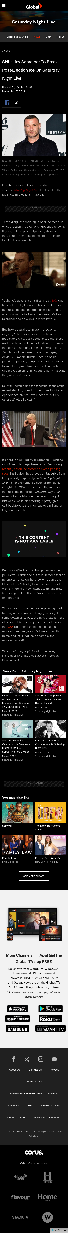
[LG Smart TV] (50, 1028)
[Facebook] (7, 103)
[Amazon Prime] (17, 1018)
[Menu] (3, 5)
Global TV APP (16, 1117)
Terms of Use (34, 1081)
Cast (48, 36)
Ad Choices (60, 1230)
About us (14, 1069)
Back (6, 51)
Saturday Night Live (25, 190)
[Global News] (20, 1177)
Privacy (54, 1069)
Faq (30, 1105)
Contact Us (35, 1069)
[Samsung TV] (17, 1028)
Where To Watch (50, 1105)
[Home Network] (47, 1197)
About (60, 36)
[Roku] (50, 1018)
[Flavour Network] (20, 1197)
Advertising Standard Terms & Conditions (34, 1093)
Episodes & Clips (17, 36)
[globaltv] (34, 5)
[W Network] (47, 1217)
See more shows (34, 876)
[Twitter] (16, 103)
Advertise (13, 1105)
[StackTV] (20, 1217)
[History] (47, 1177)
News (37, 36)
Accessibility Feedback (47, 1117)
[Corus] (34, 1152)
